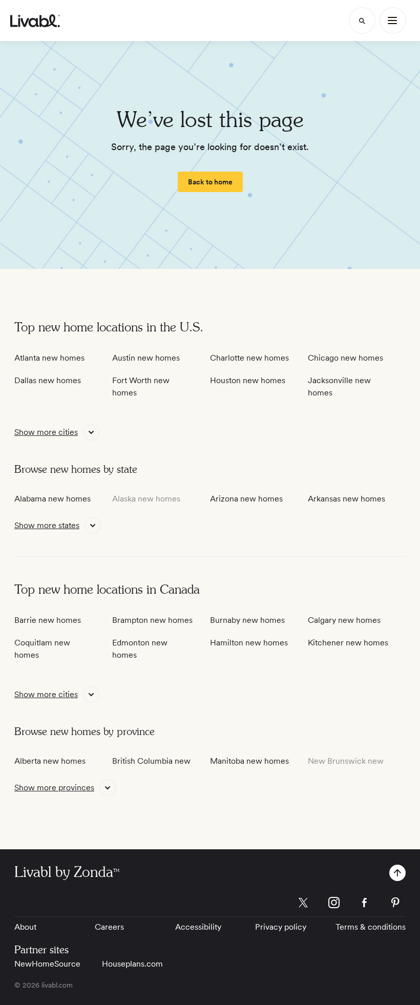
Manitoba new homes (249, 761)
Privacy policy (280, 927)
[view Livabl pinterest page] (395, 904)
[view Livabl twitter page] (303, 904)
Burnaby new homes (247, 620)
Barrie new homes (47, 620)
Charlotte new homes (249, 358)
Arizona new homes (246, 499)
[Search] (362, 20)
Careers (109, 927)
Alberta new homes (50, 761)
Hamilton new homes (249, 642)
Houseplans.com (132, 964)
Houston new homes (247, 380)
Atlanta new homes (49, 358)
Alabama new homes (52, 499)
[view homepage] (35, 20)
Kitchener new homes (348, 642)
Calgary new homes (344, 620)
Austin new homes (146, 358)
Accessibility (198, 927)
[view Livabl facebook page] (364, 904)
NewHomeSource (47, 964)
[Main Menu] (393, 20)
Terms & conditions (370, 927)
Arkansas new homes (346, 499)
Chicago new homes (345, 358)
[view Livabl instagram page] (334, 904)
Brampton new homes (152, 620)
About (25, 927)
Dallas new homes (47, 380)
